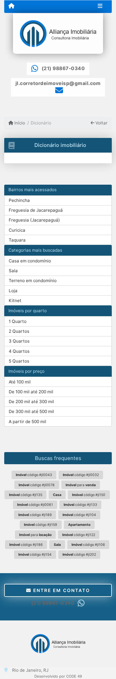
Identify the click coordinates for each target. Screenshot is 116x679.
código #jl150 (88, 495)
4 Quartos (19, 351)
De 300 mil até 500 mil (31, 411)
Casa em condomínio (30, 260)
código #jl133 (80, 504)
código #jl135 (25, 495)
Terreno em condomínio (33, 280)
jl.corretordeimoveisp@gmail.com (58, 83)
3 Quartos (19, 341)
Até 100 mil (20, 382)
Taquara (17, 240)
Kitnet (15, 300)
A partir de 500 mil (27, 421)
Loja (13, 290)
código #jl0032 (81, 475)
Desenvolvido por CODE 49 (58, 676)
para (81, 485)
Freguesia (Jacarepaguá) (34, 220)
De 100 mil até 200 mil (31, 391)
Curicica (17, 230)
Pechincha (19, 200)
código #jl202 (79, 554)
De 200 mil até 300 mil (31, 401)
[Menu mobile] (11, 6)
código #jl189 (35, 515)
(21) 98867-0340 (63, 68)
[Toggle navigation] (100, 6)
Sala (13, 270)
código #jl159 (40, 524)
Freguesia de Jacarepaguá (36, 210)
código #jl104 (79, 515)
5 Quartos (19, 361)
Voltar (101, 123)
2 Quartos (19, 331)
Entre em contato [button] (60, 590)
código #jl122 (78, 535)
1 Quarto (17, 321)
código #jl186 (26, 544)
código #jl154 (35, 554)
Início (19, 123)
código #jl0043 (34, 475)
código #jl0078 (37, 485)
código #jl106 (88, 544)
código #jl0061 (35, 504)
